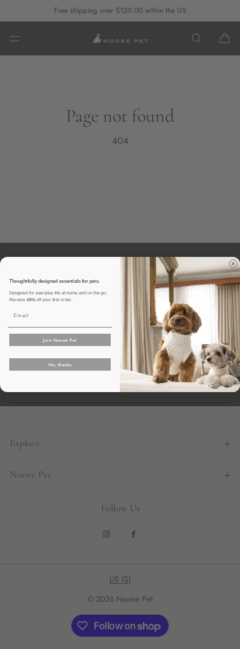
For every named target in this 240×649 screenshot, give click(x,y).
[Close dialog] (233, 263)
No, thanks (60, 364)
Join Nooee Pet (60, 340)
